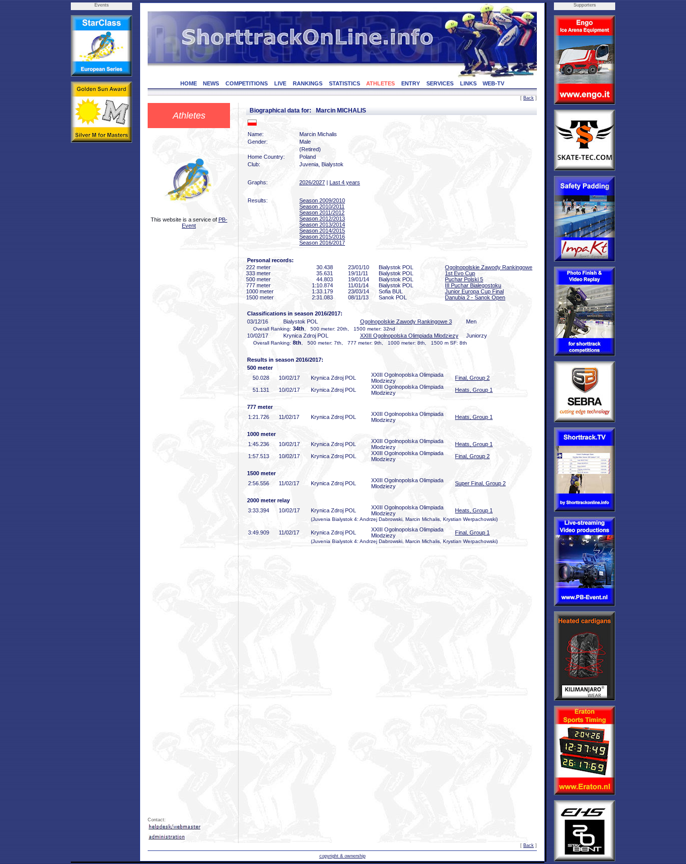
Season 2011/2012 (322, 212)
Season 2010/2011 (322, 206)
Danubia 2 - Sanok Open (475, 297)
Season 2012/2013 (322, 218)
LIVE (280, 83)
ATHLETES (380, 83)
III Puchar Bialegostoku (473, 285)
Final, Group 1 (472, 532)
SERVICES (439, 83)
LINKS (468, 83)
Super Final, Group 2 (480, 483)
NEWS (211, 83)
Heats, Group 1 (474, 390)
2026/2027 (312, 182)
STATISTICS (344, 83)
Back (528, 97)
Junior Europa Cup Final (474, 291)
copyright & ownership (342, 855)
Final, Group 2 (472, 378)
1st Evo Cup (460, 273)
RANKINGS (307, 83)
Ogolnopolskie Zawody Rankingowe (488, 267)
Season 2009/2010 (322, 200)
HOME (188, 83)
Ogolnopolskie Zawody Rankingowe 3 (406, 321)
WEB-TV (493, 83)
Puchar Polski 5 (464, 279)
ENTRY (410, 83)
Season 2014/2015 (322, 231)
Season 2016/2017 (322, 243)
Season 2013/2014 (322, 225)
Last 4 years (344, 182)
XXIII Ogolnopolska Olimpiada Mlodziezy (409, 336)
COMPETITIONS (246, 83)
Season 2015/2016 (322, 237)
